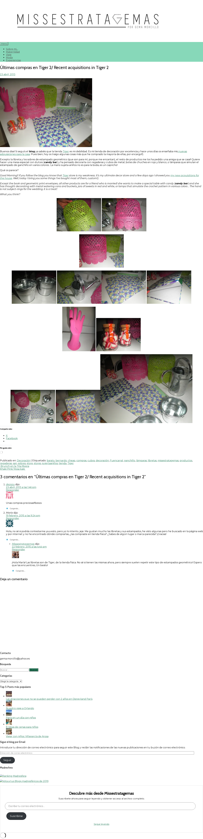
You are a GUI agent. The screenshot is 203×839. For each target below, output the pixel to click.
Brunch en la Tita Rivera (14, 466)
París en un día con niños (21, 717)
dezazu (10, 484)
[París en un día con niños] (9, 714)
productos (186, 460)
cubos (91, 460)
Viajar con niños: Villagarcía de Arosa (27, 736)
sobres (22, 463)
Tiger (66, 151)
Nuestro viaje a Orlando (20, 708)
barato (51, 460)
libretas (152, 460)
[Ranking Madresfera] (13, 776)
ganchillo (129, 460)
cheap (71, 460)
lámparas (141, 460)
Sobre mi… (12, 49)
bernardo (61, 460)
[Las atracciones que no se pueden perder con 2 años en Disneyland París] (9, 696)
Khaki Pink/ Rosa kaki (12, 469)
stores (37, 463)
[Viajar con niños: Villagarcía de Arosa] (9, 733)
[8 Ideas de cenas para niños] (9, 724)
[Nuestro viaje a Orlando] (9, 705)
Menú (4, 43)
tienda (62, 463)
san (15, 463)
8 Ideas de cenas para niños (22, 727)
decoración (102, 460)
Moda (9, 57)
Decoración (23, 460)
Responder (12, 490)
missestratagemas (168, 460)
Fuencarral (116, 460)
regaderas (6, 463)
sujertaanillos (50, 463)
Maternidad (13, 51)
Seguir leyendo (101, 824)
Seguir (7, 760)
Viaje (8, 54)
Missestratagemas (23, 544)
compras (81, 460)
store (30, 463)
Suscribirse (16, 816)
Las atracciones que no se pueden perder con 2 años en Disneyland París (49, 699)
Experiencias (13, 60)
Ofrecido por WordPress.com (17, 784)
